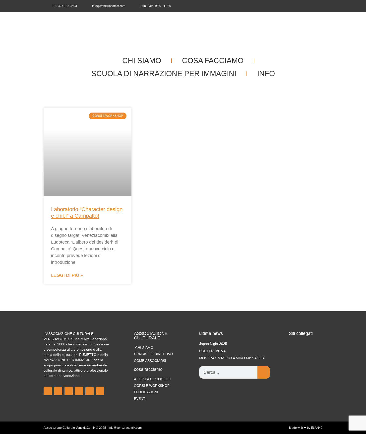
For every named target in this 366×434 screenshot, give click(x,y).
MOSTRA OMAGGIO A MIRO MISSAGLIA (232, 358)
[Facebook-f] (294, 5)
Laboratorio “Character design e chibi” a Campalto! (86, 212)
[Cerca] (263, 372)
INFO (266, 73)
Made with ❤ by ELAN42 (305, 428)
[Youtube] (310, 5)
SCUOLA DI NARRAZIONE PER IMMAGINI (163, 73)
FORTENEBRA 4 (212, 351)
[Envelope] (318, 5)
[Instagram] (302, 5)
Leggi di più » (67, 275)
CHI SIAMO (141, 60)
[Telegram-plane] (79, 391)
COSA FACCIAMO (213, 60)
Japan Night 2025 (213, 344)
